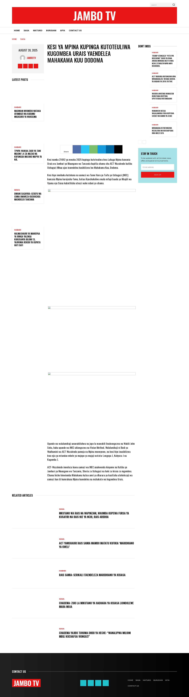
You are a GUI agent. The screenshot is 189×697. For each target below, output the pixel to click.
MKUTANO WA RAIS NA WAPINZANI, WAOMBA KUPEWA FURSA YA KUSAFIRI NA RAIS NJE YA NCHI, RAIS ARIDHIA (94, 515)
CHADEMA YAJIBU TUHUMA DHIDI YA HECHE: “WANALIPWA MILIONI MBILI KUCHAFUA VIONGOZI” (95, 635)
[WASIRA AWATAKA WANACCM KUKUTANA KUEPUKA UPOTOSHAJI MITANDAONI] (144, 94)
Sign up (157, 175)
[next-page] (144, 142)
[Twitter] (30, 66)
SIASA (22, 39)
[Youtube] (36, 66)
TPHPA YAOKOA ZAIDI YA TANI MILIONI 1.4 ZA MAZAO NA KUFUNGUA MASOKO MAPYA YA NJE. (28, 155)
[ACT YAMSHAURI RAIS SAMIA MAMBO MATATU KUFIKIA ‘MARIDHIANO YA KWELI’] (34, 543)
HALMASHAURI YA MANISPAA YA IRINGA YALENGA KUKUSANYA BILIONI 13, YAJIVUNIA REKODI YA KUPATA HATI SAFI (27, 239)
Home (14, 39)
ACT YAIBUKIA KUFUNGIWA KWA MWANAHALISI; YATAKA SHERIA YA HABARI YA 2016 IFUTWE (164, 79)
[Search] (173, 5)
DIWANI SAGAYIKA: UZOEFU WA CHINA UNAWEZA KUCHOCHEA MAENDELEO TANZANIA (27, 196)
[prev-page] (140, 142)
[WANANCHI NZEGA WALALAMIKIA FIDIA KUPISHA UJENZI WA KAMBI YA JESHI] (144, 111)
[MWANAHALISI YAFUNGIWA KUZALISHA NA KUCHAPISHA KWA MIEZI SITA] (144, 129)
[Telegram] (102, 149)
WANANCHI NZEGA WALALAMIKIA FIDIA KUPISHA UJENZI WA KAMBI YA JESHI (163, 113)
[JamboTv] (23, 58)
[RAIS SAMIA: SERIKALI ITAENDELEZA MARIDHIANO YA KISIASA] (34, 573)
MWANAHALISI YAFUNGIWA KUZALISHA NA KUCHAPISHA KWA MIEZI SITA (162, 130)
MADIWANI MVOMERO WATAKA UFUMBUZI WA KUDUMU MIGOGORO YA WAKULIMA (27, 113)
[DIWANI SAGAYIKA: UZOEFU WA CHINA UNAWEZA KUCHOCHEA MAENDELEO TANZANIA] (28, 176)
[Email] (118, 149)
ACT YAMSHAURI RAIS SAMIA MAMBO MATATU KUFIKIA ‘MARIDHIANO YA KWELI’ (96, 545)
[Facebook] (20, 66)
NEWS (17, 190)
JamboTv (31, 58)
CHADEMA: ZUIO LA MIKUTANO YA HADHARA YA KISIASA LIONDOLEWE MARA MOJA (96, 605)
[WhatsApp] (93, 149)
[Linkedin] (110, 149)
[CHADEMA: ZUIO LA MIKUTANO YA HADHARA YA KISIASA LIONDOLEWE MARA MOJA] (34, 603)
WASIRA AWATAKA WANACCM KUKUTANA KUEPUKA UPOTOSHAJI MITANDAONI (163, 96)
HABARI (17, 107)
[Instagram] (25, 66)
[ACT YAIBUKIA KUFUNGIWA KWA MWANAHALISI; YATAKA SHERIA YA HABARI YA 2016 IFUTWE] (144, 77)
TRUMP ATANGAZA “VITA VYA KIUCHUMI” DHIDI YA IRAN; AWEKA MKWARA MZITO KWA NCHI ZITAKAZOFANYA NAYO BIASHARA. (163, 60)
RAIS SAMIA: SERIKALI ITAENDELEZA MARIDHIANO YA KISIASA (92, 575)
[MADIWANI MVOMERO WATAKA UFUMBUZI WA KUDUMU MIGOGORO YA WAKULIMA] (28, 94)
